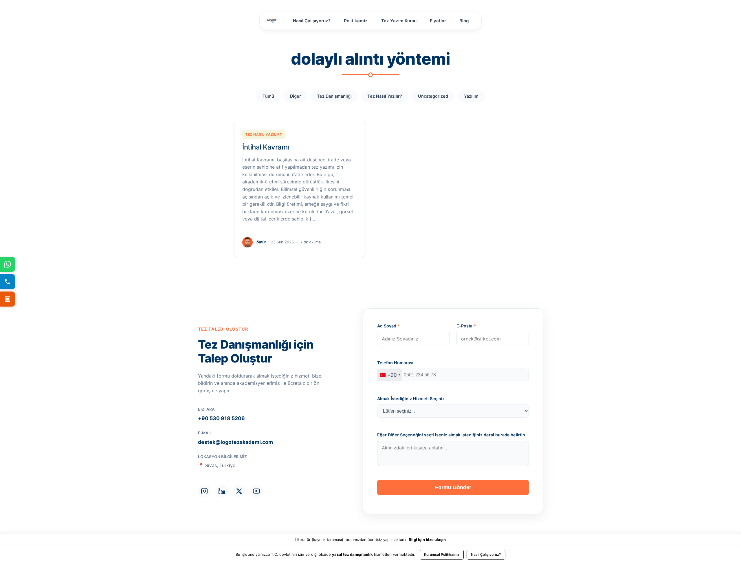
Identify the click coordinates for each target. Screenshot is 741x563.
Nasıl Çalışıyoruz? (312, 20)
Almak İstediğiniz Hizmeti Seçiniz (411, 398)
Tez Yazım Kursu (399, 20)
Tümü (268, 96)
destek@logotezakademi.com (235, 442)
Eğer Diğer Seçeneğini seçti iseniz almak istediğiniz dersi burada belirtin (451, 434)
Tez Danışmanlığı (334, 96)
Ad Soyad (388, 325)
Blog (464, 20)
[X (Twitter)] (239, 491)
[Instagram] (204, 491)
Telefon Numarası (395, 362)
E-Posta (466, 325)
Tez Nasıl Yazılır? (384, 96)
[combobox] (389, 375)
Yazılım (471, 96)
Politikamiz (356, 20)
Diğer (295, 96)
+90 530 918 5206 (221, 418)
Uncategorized (433, 96)
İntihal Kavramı (265, 147)
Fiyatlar (438, 20)
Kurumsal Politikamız (441, 554)
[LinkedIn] (221, 491)
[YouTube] (256, 491)
